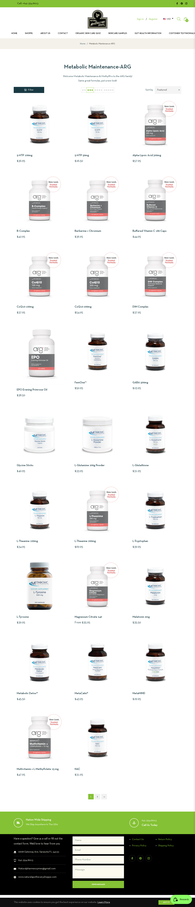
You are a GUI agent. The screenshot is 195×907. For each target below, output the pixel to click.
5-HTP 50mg (82, 155)
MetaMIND (139, 693)
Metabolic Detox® (27, 693)
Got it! (166, 902)
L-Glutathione (141, 465)
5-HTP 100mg (24, 155)
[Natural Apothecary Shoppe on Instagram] (186, 3)
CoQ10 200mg (83, 307)
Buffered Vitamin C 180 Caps (150, 231)
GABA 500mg (140, 382)
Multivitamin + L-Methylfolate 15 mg (38, 769)
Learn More (104, 902)
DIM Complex (140, 307)
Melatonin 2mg (141, 617)
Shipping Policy (166, 845)
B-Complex (23, 231)
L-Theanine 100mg (27, 541)
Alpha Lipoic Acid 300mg (147, 155)
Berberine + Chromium (88, 231)
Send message (98, 884)
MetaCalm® (81, 693)
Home (82, 44)
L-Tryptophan (140, 541)
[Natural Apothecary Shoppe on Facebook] (177, 3)
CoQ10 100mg (25, 307)
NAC (77, 769)
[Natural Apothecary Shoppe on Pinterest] (182, 3)
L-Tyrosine (23, 617)
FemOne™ (81, 382)
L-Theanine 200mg (85, 541)
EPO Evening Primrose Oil (32, 390)
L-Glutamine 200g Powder (90, 465)
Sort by (149, 90)
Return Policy (165, 839)
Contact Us (138, 839)
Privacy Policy (139, 845)
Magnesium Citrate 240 (88, 617)
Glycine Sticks (25, 465)
